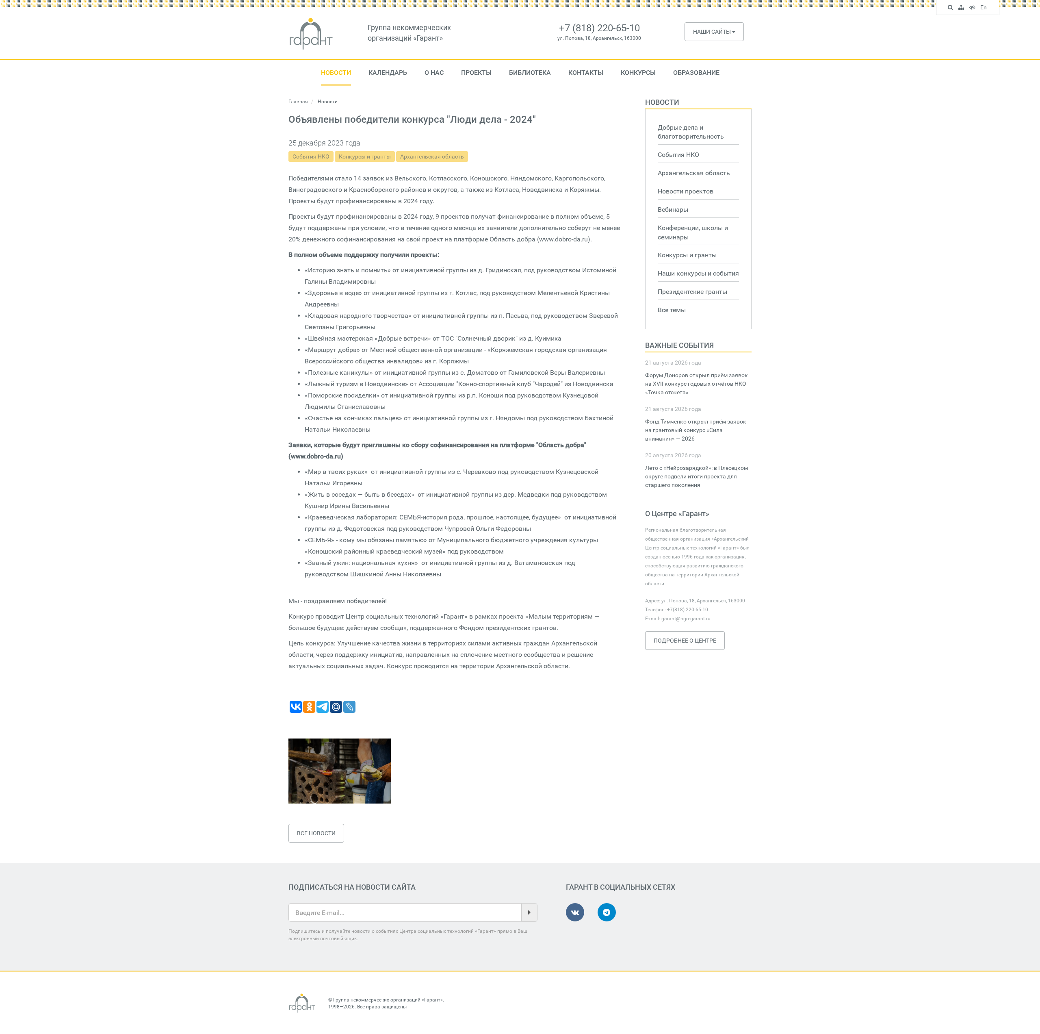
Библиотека (530, 72)
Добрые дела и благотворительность (691, 132)
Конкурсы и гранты (365, 156)
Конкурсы (638, 72)
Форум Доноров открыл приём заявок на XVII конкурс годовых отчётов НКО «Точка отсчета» (696, 383)
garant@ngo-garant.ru (686, 618)
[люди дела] (339, 771)
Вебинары (673, 209)
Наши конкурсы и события (698, 273)
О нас (434, 72)
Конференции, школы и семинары (693, 232)
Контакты (585, 72)
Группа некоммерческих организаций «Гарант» (388, 1000)
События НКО (310, 156)
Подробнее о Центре (685, 640)
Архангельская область (432, 156)
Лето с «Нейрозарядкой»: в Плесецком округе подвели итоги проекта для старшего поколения (696, 476)
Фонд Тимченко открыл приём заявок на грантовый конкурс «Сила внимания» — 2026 (695, 430)
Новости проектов (685, 191)
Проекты (476, 72)
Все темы (672, 310)
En (984, 8)
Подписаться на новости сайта (352, 887)
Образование (696, 72)
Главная (298, 101)
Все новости (316, 833)
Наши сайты (712, 31)
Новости (336, 72)
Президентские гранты (692, 291)
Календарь (387, 72)
